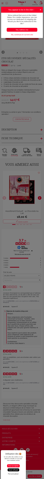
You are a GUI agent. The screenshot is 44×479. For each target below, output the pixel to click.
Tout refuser (13, 470)
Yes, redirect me (22, 30)
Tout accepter (13, 466)
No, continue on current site (22, 34)
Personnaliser (13, 474)
